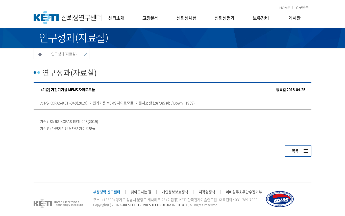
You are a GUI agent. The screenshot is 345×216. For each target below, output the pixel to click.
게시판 (294, 18)
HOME (284, 8)
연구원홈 (302, 7)
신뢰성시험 (186, 18)
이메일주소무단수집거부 (244, 192)
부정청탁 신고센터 (106, 192)
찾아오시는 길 (141, 192)
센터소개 (116, 18)
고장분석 (150, 18)
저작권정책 (207, 192)
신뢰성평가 (224, 18)
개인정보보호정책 (175, 192)
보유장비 (260, 18)
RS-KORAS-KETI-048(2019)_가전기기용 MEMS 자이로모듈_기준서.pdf (119, 102)
